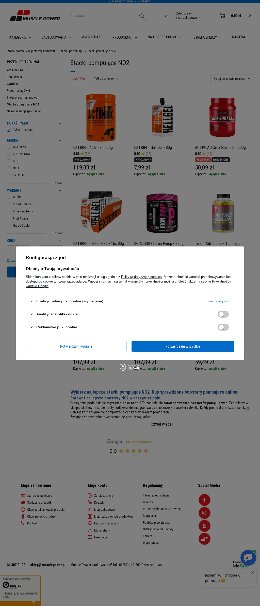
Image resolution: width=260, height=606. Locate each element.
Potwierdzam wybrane (76, 346)
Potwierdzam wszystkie (183, 346)
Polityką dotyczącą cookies (141, 276)
